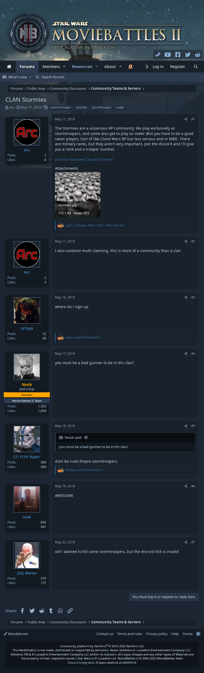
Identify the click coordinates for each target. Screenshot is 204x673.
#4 (193, 353)
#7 (193, 542)
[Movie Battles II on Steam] (158, 54)
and (82, 337)
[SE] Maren (27, 573)
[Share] (186, 119)
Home (188, 633)
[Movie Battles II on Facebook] (178, 54)
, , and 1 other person (95, 225)
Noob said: (73, 437)
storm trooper (60, 107)
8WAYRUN (129, 663)
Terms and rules (129, 633)
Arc (11, 107)
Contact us (104, 633)
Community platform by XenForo (102, 646)
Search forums (53, 77)
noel (27, 516)
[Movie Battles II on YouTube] (168, 54)
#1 (193, 119)
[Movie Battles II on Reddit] (198, 54)
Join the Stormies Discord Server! (84, 159)
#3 (193, 297)
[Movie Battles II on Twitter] (188, 54)
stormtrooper (102, 107)
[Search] (195, 67)
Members (51, 66)
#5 (193, 426)
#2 (193, 241)
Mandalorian (17, 633)
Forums (27, 66)
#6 (193, 486)
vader (120, 107)
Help (175, 633)
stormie (81, 107)
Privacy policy (157, 633)
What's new (17, 77)
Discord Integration (81, 663)
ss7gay (27, 328)
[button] (64, 67)
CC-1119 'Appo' (27, 456)
